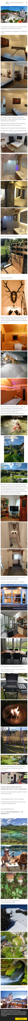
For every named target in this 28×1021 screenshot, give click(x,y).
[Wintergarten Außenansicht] (14, 597)
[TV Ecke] (14, 508)
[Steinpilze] (14, 885)
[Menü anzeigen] (26, 2)
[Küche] (14, 624)
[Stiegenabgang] (14, 535)
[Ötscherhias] (14, 944)
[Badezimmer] (14, 167)
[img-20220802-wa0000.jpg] (14, 449)
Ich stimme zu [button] (21, 1018)
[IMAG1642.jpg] (14, 75)
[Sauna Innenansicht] (14, 337)
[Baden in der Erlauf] (14, 425)
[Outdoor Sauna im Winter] (14, 364)
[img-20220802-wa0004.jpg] (14, 473)
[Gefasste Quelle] (14, 971)
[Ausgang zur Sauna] (14, 221)
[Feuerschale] (14, 713)
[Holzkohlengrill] (14, 686)
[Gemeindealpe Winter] (14, 917)
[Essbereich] (14, 651)
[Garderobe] (14, 562)
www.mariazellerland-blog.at (13, 811)
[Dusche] (14, 194)
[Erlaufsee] (14, 831)
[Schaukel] (14, 740)
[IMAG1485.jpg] (14, 102)
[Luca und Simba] (14, 858)
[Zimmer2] (14, 48)
